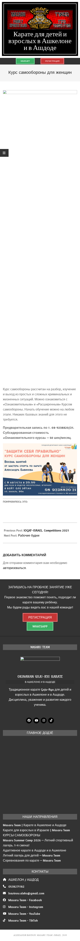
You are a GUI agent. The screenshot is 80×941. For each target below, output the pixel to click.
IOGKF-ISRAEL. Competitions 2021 (46, 530)
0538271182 (16, 886)
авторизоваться (14, 568)
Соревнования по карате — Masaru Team (32, 860)
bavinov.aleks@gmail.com (26, 893)
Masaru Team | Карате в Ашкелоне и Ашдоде (34, 825)
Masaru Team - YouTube (24, 914)
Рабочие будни (28, 535)
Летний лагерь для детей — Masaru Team (31, 855)
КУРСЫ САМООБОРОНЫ (21, 835)
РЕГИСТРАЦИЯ (52, 61)
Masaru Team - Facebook (25, 900)
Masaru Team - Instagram (25, 907)
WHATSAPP (25, 61)
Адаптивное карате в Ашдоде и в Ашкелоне (34, 850)
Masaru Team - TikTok (23, 920)
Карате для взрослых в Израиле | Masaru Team (36, 830)
